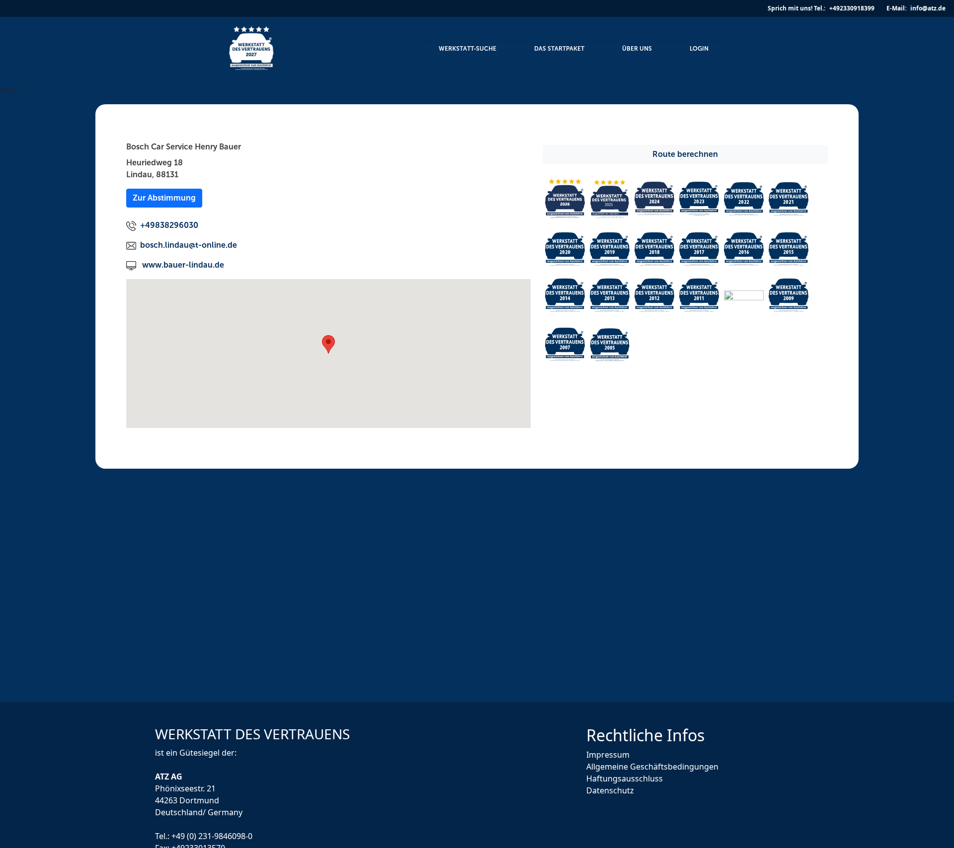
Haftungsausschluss (624, 778)
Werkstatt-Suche (467, 48)
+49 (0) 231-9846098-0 (211, 835)
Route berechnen (685, 154)
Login (699, 48)
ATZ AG (169, 776)
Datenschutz (610, 790)
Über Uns (637, 48)
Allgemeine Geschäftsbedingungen (652, 766)
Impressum (608, 754)
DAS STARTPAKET (559, 48)
